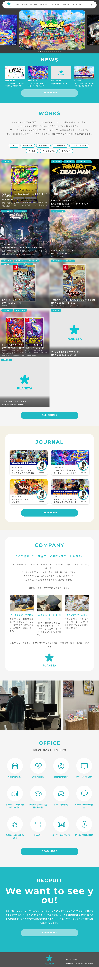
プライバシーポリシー (72, 959)
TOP (18, 5)
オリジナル (66, 151)
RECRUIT (67, 5)
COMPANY (56, 5)
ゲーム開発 (27, 145)
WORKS (34, 5)
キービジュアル (48, 151)
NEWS (25, 5)
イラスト (32, 151)
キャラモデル (59, 145)
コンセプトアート (79, 145)
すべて (14, 145)
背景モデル (43, 145)
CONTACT (78, 5)
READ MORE (49, 93)
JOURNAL (44, 5)
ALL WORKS (49, 415)
